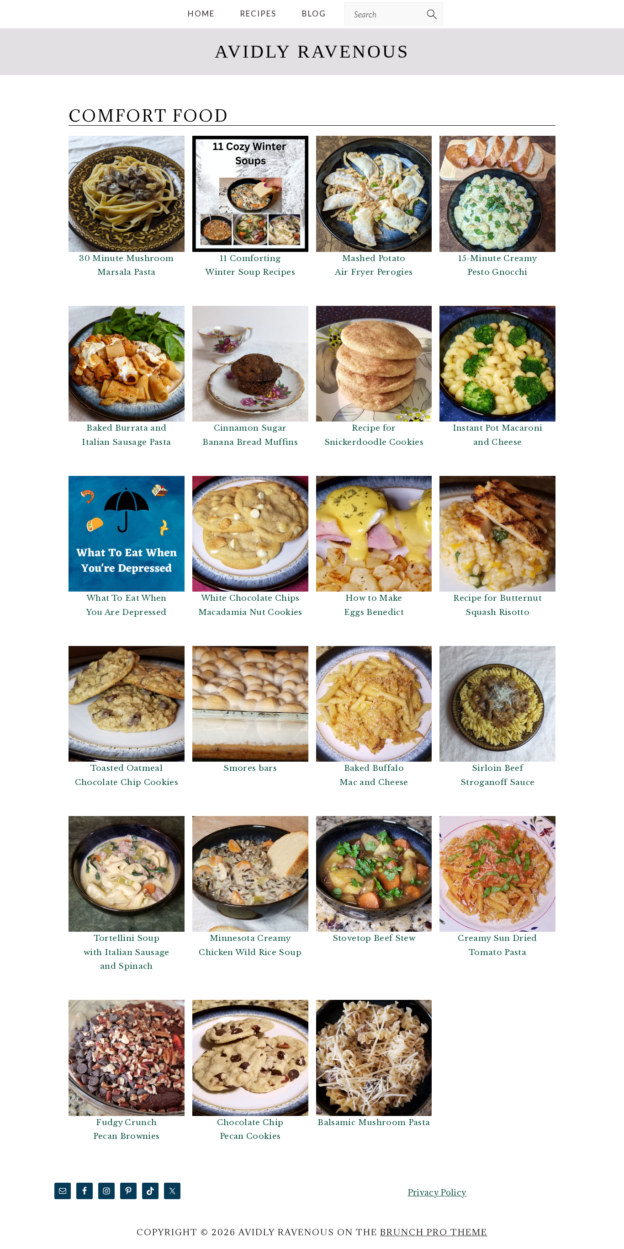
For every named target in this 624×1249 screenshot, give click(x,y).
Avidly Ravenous (312, 51)
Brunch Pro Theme (433, 1232)
